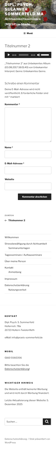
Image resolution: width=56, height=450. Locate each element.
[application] (28, 55)
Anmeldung (14, 272)
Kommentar (12, 104)
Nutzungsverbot (17, 289)
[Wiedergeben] (8, 54)
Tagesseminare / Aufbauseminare (23, 255)
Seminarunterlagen (19, 248)
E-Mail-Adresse (14, 163)
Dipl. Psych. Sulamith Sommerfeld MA (24, 9)
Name (9, 147)
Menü (30, 33)
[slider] (45, 54)
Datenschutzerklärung (17, 285)
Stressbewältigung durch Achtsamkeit (26, 243)
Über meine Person (15, 261)
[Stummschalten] (38, 54)
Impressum (11, 278)
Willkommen (12, 237)
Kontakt (9, 267)
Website (9, 179)
